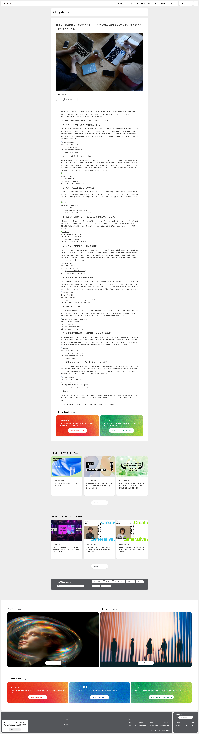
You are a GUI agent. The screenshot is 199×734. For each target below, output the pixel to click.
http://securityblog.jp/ (71, 239)
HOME (5, 713)
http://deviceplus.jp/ (71, 181)
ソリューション (129, 3)
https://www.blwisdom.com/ (73, 326)
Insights (143, 3)
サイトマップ (185, 722)
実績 (137, 3)
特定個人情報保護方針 (165, 725)
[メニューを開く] (195, 3)
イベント (155, 3)
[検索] (182, 3)
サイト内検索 (192, 722)
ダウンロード (164, 3)
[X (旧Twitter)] (183, 725)
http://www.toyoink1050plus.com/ (75, 271)
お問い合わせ (179, 722)
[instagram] (189, 725)
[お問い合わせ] (189, 3)
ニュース (162, 719)
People (171, 3)
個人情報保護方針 (143, 725)
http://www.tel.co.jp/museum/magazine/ (76, 385)
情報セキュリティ (132, 725)
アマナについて (119, 3)
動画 (149, 3)
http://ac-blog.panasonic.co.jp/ (73, 150)
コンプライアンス (164, 722)
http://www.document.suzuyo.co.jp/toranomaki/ (79, 300)
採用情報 (130, 719)
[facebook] (186, 725)
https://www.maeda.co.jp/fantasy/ (74, 356)
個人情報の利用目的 (154, 725)
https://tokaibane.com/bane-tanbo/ (75, 210)
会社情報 (141, 722)
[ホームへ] (7, 3)
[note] (192, 725)
